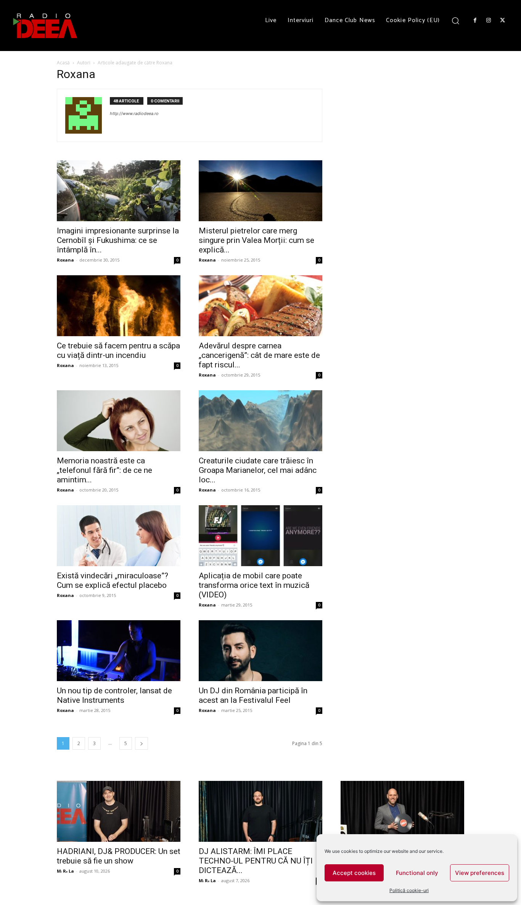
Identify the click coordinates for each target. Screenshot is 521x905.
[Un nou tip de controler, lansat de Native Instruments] (118, 650)
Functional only (417, 872)
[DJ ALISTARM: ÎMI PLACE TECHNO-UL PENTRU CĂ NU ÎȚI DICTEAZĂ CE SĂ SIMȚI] (260, 811)
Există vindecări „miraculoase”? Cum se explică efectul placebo (112, 580)
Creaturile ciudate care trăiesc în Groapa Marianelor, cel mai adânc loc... (258, 470)
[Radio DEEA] (46, 25)
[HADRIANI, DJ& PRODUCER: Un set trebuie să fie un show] (118, 811)
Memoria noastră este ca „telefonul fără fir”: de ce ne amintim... (104, 470)
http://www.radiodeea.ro (134, 113)
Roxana (65, 260)
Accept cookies (354, 872)
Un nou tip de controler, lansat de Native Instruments (114, 695)
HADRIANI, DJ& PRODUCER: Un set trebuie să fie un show (118, 856)
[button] (455, 20)
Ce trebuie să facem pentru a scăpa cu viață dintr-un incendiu (118, 350)
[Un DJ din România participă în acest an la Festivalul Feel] (260, 650)
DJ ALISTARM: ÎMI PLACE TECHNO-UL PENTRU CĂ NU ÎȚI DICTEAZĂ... (256, 861)
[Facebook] (475, 20)
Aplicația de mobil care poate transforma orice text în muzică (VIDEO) (254, 585)
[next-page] (141, 743)
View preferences (479, 872)
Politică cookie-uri (409, 890)
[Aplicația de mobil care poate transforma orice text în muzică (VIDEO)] (260, 535)
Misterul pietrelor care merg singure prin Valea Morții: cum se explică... (256, 240)
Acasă (63, 62)
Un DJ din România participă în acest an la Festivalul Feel (253, 695)
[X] (503, 20)
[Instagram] (488, 20)
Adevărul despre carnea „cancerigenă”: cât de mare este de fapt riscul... (259, 355)
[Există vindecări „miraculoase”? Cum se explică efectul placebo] (118, 535)
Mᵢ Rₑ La (65, 871)
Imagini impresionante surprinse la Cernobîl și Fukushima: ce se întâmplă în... (118, 240)
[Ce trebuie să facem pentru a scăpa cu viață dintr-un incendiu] (118, 305)
